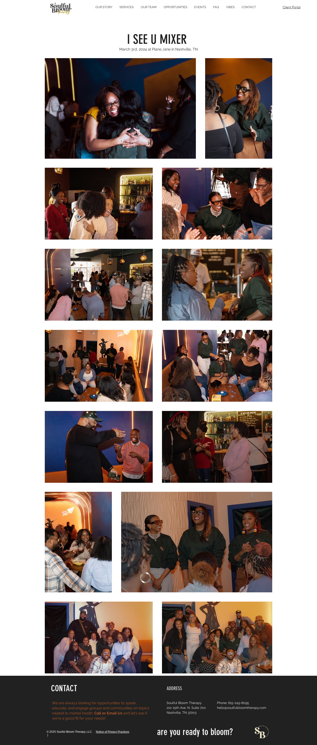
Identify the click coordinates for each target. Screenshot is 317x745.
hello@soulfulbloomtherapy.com (241, 708)
